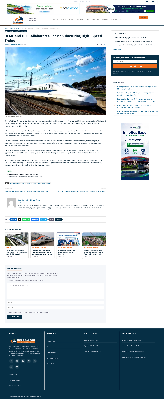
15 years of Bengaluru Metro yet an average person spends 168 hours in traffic (135, 94)
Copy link (58, 219)
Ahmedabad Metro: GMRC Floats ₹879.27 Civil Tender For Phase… (135, 45)
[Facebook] (156, 1)
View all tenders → (118, 49)
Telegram (43, 219)
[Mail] (29, 361)
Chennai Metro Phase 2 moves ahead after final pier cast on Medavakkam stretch (137, 112)
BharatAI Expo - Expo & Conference (133, 351)
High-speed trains (31, 183)
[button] (120, 19)
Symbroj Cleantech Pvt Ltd (92, 351)
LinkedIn (13, 219)
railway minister (46, 183)
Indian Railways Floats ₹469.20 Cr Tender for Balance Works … (134, 41)
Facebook (35, 219)
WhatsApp (26, 219)
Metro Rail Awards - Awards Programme (134, 357)
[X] (35, 361)
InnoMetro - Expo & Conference (131, 340)
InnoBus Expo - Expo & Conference (132, 346)
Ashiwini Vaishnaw (15, 183)
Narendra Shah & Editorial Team (12, 44)
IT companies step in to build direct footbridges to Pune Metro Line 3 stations (137, 88)
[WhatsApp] (11, 367)
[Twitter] (150, 1)
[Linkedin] (23, 361)
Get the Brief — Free (135, 66)
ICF (39, 183)
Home (6, 28)
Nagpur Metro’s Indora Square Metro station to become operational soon (26, 191)
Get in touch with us (15, 386)
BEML (23, 183)
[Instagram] (17, 361)
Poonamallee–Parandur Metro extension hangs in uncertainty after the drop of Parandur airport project (136, 100)
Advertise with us (14, 380)
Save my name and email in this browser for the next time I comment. (29, 312)
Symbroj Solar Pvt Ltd (91, 346)
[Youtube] (153, 1)
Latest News (23, 31)
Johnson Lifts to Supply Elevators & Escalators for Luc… (132, 38)
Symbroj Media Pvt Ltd (91, 340)
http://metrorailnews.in (23, 202)
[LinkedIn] (147, 1)
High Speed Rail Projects (16, 28)
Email (51, 219)
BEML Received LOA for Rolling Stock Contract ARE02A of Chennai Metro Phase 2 (82, 191)
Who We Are (13, 374)
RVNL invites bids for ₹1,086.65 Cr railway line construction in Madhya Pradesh (134, 106)
